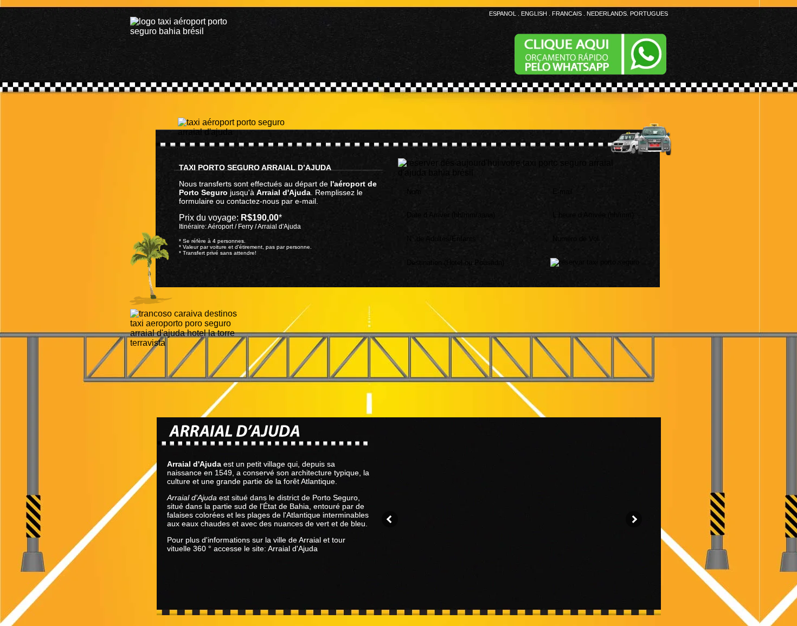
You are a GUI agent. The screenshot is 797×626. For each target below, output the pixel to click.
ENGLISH (534, 13)
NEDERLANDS (607, 13)
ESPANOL (502, 13)
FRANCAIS (567, 13)
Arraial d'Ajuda (293, 548)
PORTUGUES (649, 13)
